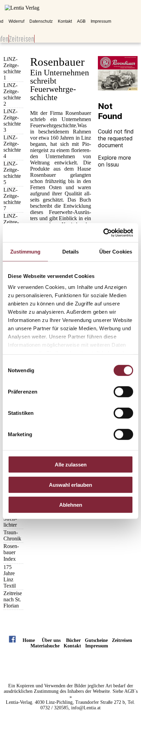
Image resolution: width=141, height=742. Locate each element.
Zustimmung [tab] (25, 252)
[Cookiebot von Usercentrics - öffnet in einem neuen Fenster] (103, 232)
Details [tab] (70, 252)
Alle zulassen (71, 464)
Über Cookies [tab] (115, 252)
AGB (81, 21)
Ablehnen (70, 505)
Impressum (101, 21)
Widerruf (16, 21)
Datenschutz (41, 21)
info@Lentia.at (86, 707)
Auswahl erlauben (70, 484)
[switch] (123, 391)
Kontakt (65, 21)
